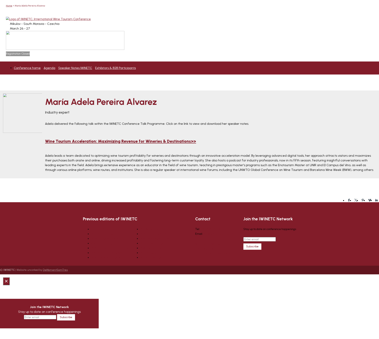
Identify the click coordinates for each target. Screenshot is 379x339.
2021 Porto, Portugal (102, 243)
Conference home (27, 68)
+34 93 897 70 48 (210, 229)
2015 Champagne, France (156, 238)
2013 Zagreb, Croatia (152, 248)
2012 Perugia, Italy (151, 252)
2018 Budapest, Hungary (105, 257)
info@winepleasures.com (219, 234)
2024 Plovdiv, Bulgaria (104, 234)
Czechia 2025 (99, 229)
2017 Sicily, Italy (149, 229)
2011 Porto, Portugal (151, 257)
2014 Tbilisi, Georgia (152, 243)
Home (9, 5)
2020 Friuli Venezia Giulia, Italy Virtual (114, 248)
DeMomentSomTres (55, 270)
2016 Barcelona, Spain (153, 234)
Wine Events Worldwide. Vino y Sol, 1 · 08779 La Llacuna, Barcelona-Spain (212, 248)
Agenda (49, 68)
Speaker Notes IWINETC (75, 68)
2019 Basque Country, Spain (108, 252)
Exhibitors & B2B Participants (115, 68)
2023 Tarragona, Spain (104, 238)
